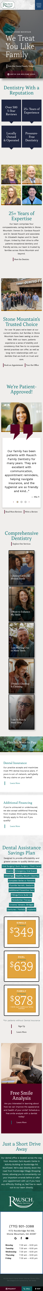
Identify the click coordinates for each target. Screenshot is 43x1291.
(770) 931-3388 (21, 1226)
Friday (8, 1258)
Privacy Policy (35, 1278)
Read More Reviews (14, 512)
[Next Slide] (29, 502)
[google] (15, 1238)
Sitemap (26, 1278)
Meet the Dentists (21, 259)
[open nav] (39, 5)
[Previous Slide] (13, 502)
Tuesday (9, 1248)
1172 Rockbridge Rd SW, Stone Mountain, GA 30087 (21, 1232)
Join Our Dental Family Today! (21, 66)
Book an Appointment (13, 365)
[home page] (8, 5)
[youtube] (27, 1238)
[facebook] (21, 1238)
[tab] (17, 502)
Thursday (10, 1255)
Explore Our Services (22, 544)
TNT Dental (32, 1280)
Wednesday (11, 1252)
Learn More (15, 783)
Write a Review (31, 512)
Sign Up (21, 1026)
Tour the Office (32, 365)
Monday (9, 1245)
